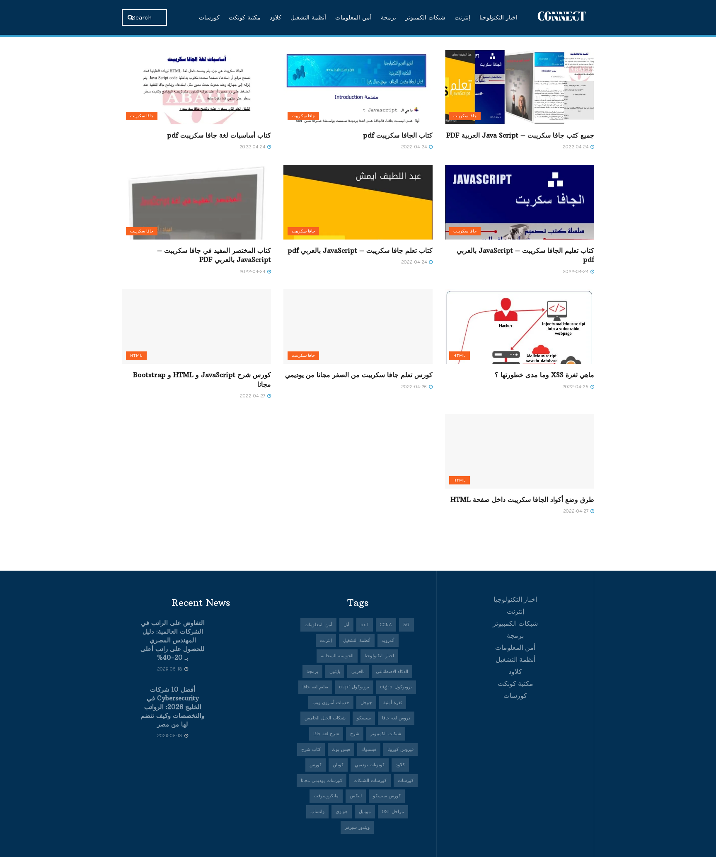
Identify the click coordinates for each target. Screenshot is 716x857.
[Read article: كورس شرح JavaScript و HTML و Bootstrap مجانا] (196, 326)
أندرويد (388, 640)
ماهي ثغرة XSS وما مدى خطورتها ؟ (544, 374)
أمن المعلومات (353, 17)
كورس (316, 764)
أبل (346, 624)
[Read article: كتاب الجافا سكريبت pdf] (358, 87)
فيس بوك (341, 749)
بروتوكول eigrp (396, 687)
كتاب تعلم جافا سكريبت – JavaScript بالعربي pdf (360, 250)
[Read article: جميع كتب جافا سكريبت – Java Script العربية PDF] (519, 87)
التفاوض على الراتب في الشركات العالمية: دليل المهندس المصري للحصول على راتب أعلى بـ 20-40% (172, 640)
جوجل (366, 702)
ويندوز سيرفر (357, 827)
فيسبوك (368, 749)
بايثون (334, 671)
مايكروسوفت (326, 796)
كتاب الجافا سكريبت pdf (398, 135)
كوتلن (338, 764)
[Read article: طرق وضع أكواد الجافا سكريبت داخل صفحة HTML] (519, 451)
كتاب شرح (311, 749)
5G (406, 624)
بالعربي (358, 671)
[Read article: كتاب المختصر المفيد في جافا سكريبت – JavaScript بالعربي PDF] (196, 202)
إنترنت (462, 17)
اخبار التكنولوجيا (498, 17)
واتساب (317, 811)
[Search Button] (131, 17)
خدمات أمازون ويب (330, 702)
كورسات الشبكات (370, 780)
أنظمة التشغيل (308, 17)
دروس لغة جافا (396, 718)
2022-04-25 (576, 387)
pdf (364, 624)
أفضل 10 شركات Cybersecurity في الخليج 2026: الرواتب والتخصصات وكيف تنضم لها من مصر (172, 706)
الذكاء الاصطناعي (392, 671)
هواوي (342, 811)
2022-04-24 (576, 147)
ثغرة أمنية (392, 702)
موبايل (365, 811)
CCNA (386, 624)
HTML (459, 355)
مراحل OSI (393, 811)
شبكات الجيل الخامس (325, 718)
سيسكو (364, 718)
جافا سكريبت (465, 116)
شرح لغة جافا (326, 733)
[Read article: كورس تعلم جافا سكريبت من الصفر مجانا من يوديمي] (358, 326)
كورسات (209, 17)
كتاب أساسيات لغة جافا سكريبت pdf (219, 135)
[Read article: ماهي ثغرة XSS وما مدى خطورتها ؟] (519, 326)
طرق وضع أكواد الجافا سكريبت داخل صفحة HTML (522, 499)
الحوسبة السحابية (337, 655)
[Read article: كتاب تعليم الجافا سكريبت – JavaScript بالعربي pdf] (519, 202)
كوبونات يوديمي (370, 764)
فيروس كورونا (400, 749)
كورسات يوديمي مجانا (321, 780)
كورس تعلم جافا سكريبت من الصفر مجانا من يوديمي (359, 374)
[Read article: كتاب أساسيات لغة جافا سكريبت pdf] (196, 87)
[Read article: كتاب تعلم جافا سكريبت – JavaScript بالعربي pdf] (358, 202)
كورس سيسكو (387, 796)
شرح (354, 733)
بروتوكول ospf (354, 687)
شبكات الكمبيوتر (425, 17)
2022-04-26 (414, 387)
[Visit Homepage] (562, 17)
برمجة (388, 17)
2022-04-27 (253, 396)
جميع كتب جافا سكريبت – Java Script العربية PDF (520, 135)
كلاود (275, 17)
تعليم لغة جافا (315, 687)
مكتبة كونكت (245, 17)
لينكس (356, 796)
